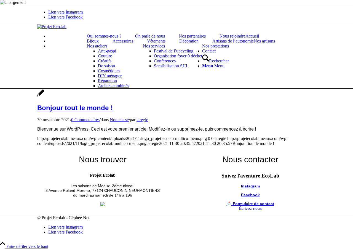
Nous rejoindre (232, 36)
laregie (142, 119)
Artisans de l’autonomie (233, 41)
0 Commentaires (85, 119)
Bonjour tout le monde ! (75, 108)
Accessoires (123, 41)
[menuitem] (182, 36)
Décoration (189, 41)
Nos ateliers (97, 46)
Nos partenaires (192, 36)
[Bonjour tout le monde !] (40, 96)
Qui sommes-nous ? (104, 36)
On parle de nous (150, 36)
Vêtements (156, 41)
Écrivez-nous (250, 208)
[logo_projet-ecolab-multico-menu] (51, 26)
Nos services (154, 46)
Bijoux (93, 41)
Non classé (119, 119)
